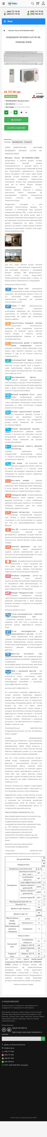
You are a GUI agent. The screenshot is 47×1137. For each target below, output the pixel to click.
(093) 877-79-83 (13, 14)
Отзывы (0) (28, 142)
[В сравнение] (26, 112)
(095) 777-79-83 (36, 11)
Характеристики (17, 142)
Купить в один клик (17, 128)
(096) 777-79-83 (13, 11)
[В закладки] (21, 112)
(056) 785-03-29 (36, 14)
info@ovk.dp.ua (9, 1048)
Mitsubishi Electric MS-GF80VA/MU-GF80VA (21, 30)
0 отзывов (39, 93)
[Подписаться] (43, 1039)
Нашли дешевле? (11, 96)
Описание (7, 142)
